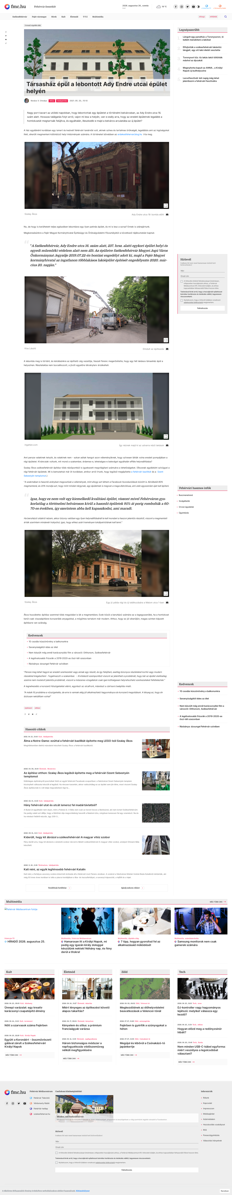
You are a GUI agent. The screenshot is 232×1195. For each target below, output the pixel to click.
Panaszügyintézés (211, 1135)
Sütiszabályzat (83, 1191)
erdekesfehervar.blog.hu (130, 134)
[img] (15, 6)
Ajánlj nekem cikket (130, 888)
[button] (97, 180)
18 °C (164, 6)
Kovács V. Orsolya (39, 100)
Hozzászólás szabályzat (214, 1124)
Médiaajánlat (208, 1114)
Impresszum (208, 1108)
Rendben (225, 1191)
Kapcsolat (207, 1103)
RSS (205, 1130)
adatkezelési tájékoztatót (193, 302)
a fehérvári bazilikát (141, 471)
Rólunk (206, 1098)
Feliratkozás (202, 308)
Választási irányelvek (212, 1140)
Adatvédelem (209, 1119)
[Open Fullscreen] (166, 206)
